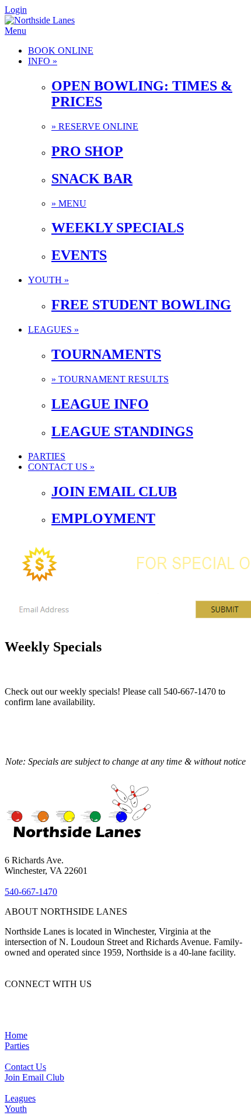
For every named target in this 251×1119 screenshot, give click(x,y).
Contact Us (25, 1067)
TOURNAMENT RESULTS (110, 379)
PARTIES (46, 456)
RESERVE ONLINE (94, 126)
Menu (15, 31)
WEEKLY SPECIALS (117, 227)
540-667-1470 (31, 892)
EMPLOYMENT (103, 518)
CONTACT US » (61, 467)
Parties (17, 1046)
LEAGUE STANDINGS (122, 431)
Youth (16, 1109)
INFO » (42, 61)
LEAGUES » (53, 329)
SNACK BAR (92, 178)
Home (16, 1035)
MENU (68, 203)
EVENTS (79, 255)
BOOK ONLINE (60, 50)
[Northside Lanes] (40, 20)
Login (16, 10)
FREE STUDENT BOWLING (141, 304)
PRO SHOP (87, 151)
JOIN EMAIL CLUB (114, 491)
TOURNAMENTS (106, 354)
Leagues (20, 1098)
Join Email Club (34, 1077)
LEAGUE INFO (100, 404)
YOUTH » (48, 280)
